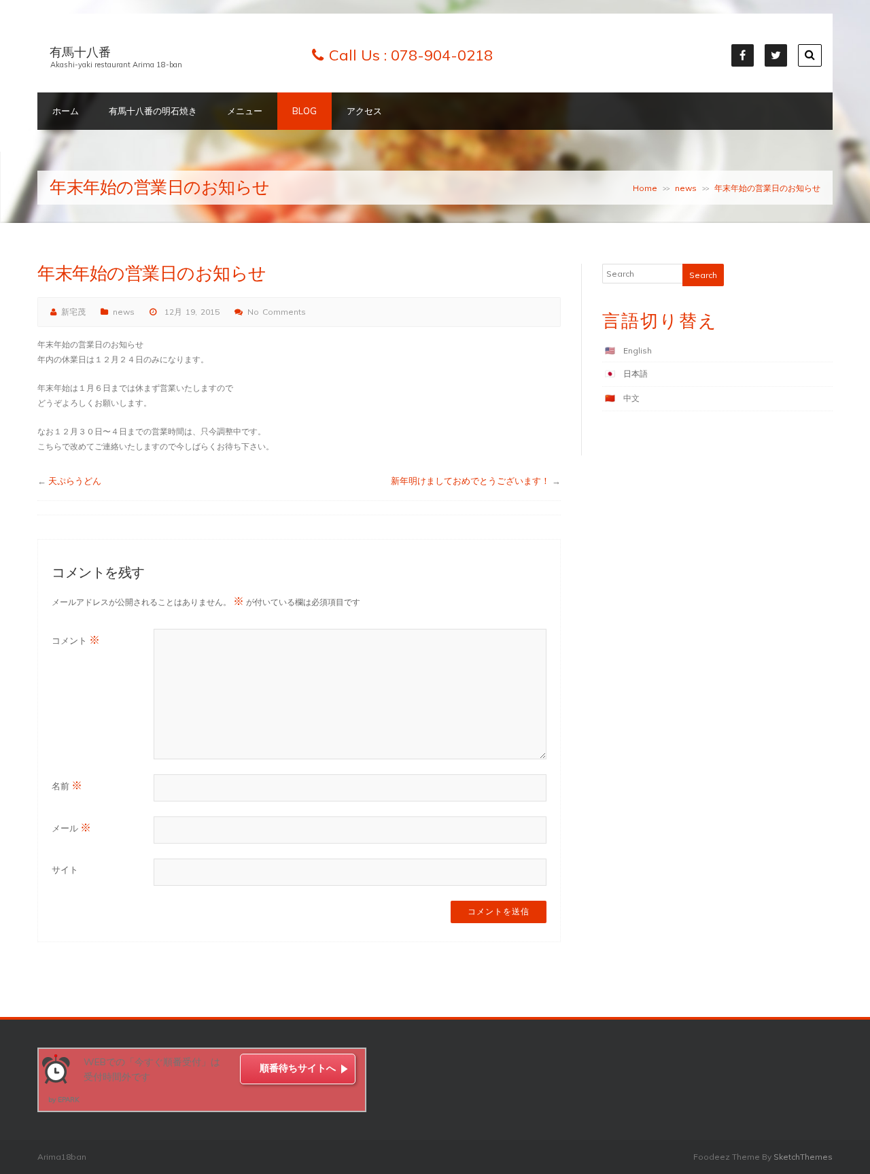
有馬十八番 (80, 52)
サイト (65, 869)
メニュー (244, 110)
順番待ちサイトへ (298, 1068)
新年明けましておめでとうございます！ (470, 480)
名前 (67, 785)
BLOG (304, 110)
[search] (810, 55)
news (686, 188)
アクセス (364, 110)
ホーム (65, 110)
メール (71, 827)
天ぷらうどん (74, 480)
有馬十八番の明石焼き (153, 110)
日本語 (635, 373)
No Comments (276, 312)
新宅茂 (73, 312)
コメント (76, 639)
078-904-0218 (442, 55)
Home (645, 188)
